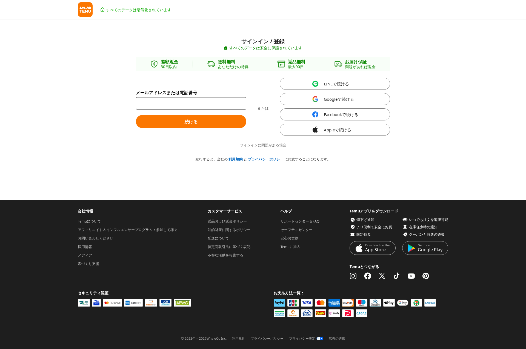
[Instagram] (353, 275)
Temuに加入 (290, 246)
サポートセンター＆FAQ (300, 221)
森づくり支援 (88, 263)
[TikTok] (396, 275)
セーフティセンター (297, 229)
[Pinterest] (425, 275)
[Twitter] (382, 275)
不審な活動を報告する (225, 255)
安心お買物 (289, 238)
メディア (85, 255)
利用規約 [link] (235, 159)
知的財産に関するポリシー (229, 229)
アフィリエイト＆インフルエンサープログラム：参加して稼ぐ (128, 229)
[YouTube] (411, 275)
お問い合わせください (95, 238)
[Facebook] (367, 275)
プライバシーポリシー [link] (266, 159)
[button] (85, 9)
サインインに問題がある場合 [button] (263, 145)
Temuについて (89, 221)
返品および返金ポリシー (227, 221)
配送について (218, 238)
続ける (191, 122)
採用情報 (85, 246)
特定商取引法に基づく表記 (229, 246)
